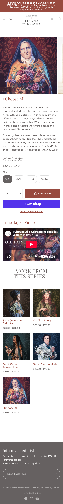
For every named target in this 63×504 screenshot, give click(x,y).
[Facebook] (26, 499)
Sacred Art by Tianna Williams (24, 487)
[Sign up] (55, 474)
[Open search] (10, 18)
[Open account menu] (52, 18)
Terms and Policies (31, 493)
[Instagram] (31, 499)
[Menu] (3, 19)
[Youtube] (37, 499)
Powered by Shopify (50, 487)
